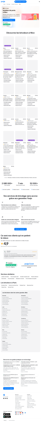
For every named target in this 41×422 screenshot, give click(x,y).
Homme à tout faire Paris (13, 285)
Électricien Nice (5, 335)
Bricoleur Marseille (5, 297)
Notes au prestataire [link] (18, 407)
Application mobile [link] (18, 398)
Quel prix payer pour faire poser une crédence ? (28, 378)
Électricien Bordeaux (24, 312)
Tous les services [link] (12, 420)
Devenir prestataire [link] (18, 397)
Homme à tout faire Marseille (7, 298)
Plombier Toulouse (5, 322)
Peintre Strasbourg (24, 325)
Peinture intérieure (34, 276)
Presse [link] (28, 402)
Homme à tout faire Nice (6, 332)
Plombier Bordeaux (24, 311)
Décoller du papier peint (24, 276)
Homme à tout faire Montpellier (26, 298)
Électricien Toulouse (5, 324)
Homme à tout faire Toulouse (7, 321)
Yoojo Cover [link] (29, 397)
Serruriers (35, 177)
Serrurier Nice (4, 338)
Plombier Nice (4, 334)
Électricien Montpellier (25, 301)
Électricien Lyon (5, 312)
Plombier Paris (22, 285)
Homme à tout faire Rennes (25, 332)
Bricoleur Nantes (5, 342)
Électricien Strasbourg (25, 324)
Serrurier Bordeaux (24, 315)
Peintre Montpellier (24, 302)
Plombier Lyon (4, 311)
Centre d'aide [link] (29, 395)
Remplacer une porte (20, 278)
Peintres (30, 177)
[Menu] (39, 1)
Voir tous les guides (8, 388)
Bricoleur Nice (4, 331)
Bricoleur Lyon (4, 308)
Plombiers (22, 177)
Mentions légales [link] (30, 406)
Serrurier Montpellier (24, 304)
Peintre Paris (4, 287)
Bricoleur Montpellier (24, 297)
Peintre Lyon (4, 314)
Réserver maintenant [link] (8, 20)
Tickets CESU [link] (17, 403)
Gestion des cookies (30, 407)
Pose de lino (4, 278)
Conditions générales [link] (30, 403)
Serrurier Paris (10, 287)
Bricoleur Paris (4, 285)
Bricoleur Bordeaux (24, 308)
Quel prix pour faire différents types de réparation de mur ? (10, 378)
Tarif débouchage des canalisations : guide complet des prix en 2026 (29, 365)
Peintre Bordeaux (24, 314)
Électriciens (26, 177)
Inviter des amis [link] (17, 402)
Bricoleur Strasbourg (24, 320)
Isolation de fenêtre (5, 276)
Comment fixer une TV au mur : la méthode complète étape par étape (11, 365)
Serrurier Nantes (5, 349)
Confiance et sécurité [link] (30, 399)
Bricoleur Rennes (24, 331)
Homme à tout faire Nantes (6, 344)
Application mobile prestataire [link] (20, 399)
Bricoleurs (10, 177)
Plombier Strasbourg (24, 322)
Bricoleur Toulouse (5, 320)
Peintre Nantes (4, 348)
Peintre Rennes (23, 337)
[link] (4, 395)
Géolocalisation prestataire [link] (19, 406)
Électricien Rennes (24, 335)
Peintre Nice (4, 337)
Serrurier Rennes (24, 338)
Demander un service (21, 1)
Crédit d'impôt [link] (29, 398)
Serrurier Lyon (4, 315)
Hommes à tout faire (16, 177)
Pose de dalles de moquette (31, 278)
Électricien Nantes (5, 347)
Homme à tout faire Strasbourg (26, 321)
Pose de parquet (11, 278)
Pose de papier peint (14, 276)
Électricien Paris (30, 285)
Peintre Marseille (5, 302)
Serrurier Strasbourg (24, 327)
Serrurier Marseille (5, 304)
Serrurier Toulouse (5, 327)
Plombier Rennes (24, 334)
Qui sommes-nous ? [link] (18, 408)
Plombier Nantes (5, 345)
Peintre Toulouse (5, 325)
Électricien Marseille (5, 301)
